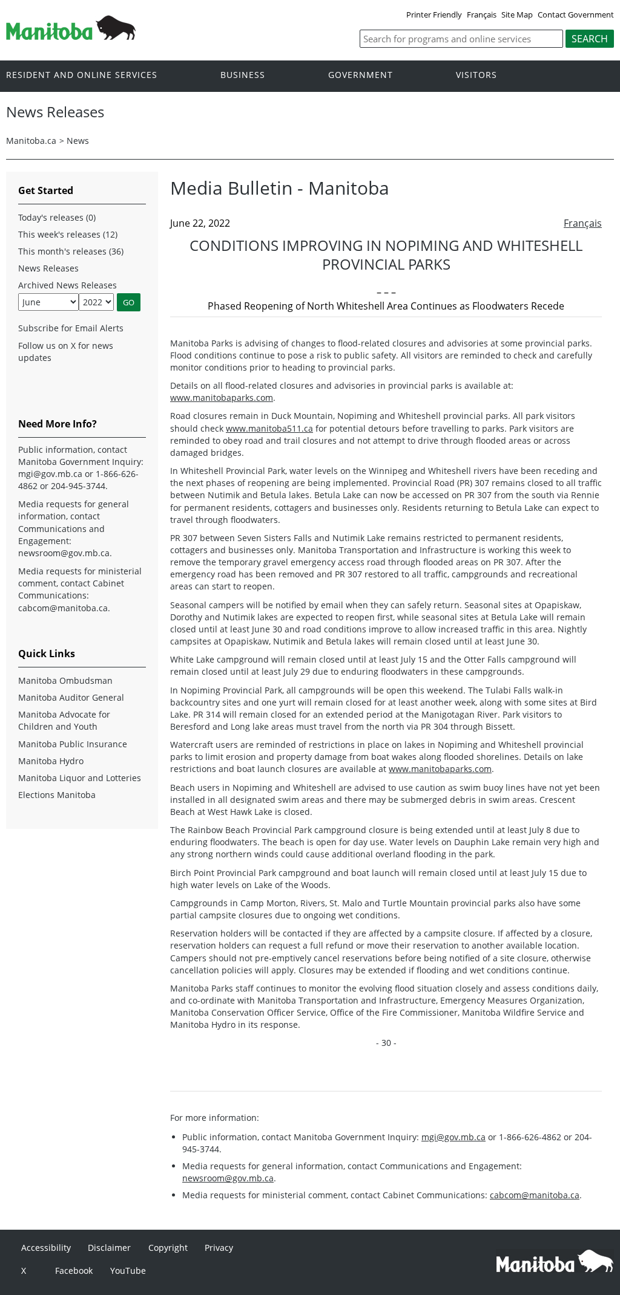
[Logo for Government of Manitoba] (71, 36)
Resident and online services (81, 75)
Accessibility (46, 1247)
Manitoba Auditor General (71, 697)
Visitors (476, 75)
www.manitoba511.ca (269, 428)
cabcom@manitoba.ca (534, 1195)
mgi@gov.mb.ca (453, 1137)
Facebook (74, 1270)
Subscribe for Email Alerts (71, 328)
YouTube (128, 1270)
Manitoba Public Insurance (72, 744)
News (78, 140)
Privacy (219, 1247)
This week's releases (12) (67, 234)
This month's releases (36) (71, 251)
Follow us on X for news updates (65, 351)
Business (242, 75)
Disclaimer (109, 1247)
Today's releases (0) (57, 217)
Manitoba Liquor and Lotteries (79, 778)
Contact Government (576, 14)
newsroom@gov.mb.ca (228, 1178)
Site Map (517, 14)
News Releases (48, 268)
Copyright (168, 1247)
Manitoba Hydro (51, 761)
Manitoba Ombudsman (65, 680)
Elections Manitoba (57, 794)
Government (360, 75)
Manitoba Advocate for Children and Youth (64, 720)
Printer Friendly (434, 14)
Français (481, 14)
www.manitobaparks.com (221, 397)
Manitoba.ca (31, 140)
